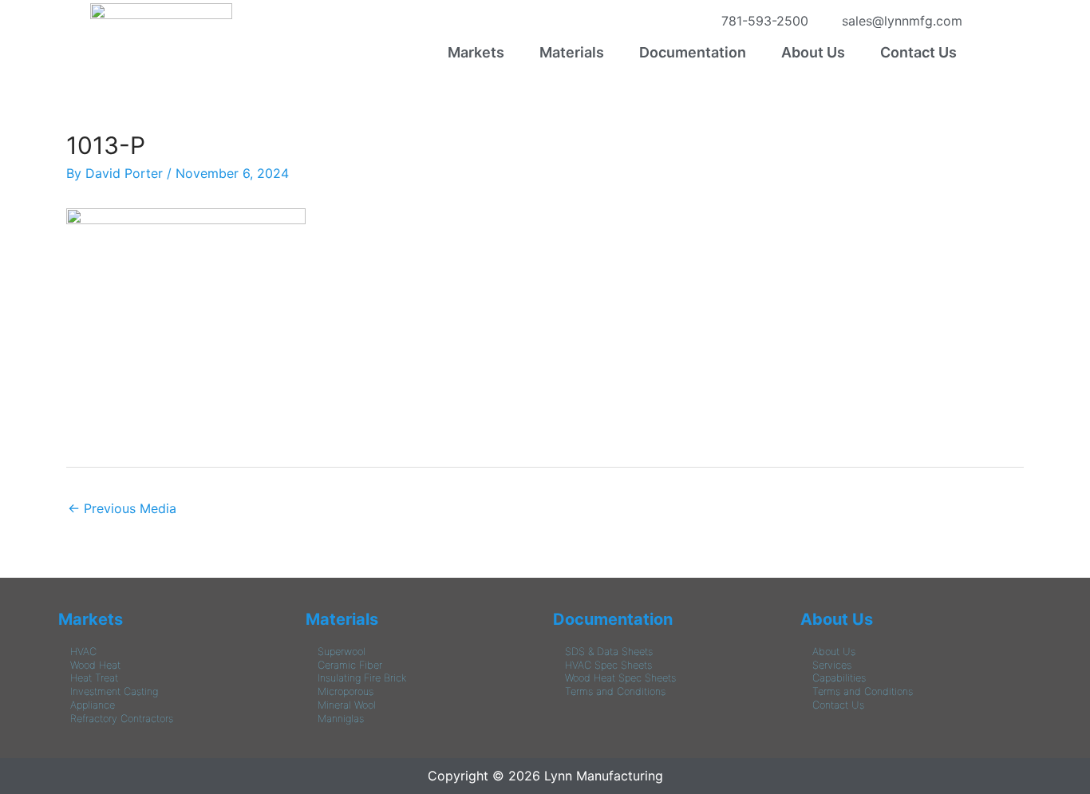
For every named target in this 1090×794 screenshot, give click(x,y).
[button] (480, 53)
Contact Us (918, 52)
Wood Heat (95, 665)
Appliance (92, 705)
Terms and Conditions (615, 691)
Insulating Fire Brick (362, 678)
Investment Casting (114, 691)
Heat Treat (94, 678)
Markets (476, 52)
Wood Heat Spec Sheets (620, 678)
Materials (571, 52)
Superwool (341, 652)
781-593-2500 (760, 21)
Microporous (345, 691)
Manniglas (341, 719)
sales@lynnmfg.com (898, 21)
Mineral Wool (347, 705)
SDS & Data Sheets (609, 652)
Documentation (692, 52)
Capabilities (839, 678)
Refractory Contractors (121, 719)
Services (831, 665)
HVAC (83, 652)
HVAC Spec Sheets (608, 665)
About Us (813, 52)
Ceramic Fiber (350, 665)
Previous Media (122, 508)
